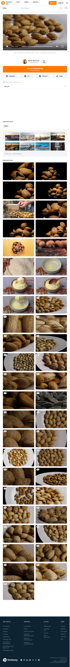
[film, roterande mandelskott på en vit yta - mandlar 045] (51, 418)
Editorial (35, 2)
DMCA (25, 628)
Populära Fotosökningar (27, 638)
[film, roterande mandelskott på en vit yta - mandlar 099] (51, 514)
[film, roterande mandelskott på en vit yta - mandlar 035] (51, 476)
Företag (5, 633)
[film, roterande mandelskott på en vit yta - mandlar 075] (18, 590)
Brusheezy (6, 625)
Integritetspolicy (61, 660)
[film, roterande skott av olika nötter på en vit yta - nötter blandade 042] (51, 323)
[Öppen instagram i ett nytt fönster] (24, 659)
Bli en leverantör (46, 635)
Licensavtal (26, 625)
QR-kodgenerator (8, 649)
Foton (18, 2)
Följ (44, 62)
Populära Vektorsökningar (28, 634)
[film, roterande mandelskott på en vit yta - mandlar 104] (18, 418)
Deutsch (61, 633)
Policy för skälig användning (56, 661)
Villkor (53, 660)
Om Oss (45, 632)
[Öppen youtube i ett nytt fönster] (39, 659)
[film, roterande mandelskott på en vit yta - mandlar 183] (51, 380)
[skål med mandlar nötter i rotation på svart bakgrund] (18, 170)
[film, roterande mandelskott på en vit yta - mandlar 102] (18, 380)
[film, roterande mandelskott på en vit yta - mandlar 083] (18, 552)
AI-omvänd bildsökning (6, 642)
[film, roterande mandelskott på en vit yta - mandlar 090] (18, 476)
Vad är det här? (16, 82)
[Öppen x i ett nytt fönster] (36, 659)
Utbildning (6, 636)
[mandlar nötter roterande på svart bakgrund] (51, 170)
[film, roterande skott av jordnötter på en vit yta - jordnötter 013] (51, 342)
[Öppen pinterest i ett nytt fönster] (30, 659)
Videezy (5, 630)
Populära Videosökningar (28, 642)
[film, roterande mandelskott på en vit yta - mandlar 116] (51, 533)
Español (61, 628)
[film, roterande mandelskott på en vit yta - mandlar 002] (18, 495)
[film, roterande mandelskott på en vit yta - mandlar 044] (51, 457)
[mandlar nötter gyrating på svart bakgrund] (51, 208)
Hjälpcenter (46, 625)
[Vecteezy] (3, 3)
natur (6, 125)
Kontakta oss (45, 628)
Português (62, 630)
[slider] (37, 46)
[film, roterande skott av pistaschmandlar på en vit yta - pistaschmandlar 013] (18, 361)
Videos (26, 2)
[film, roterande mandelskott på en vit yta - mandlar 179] (51, 495)
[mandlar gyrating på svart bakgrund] (51, 228)
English (61, 625)
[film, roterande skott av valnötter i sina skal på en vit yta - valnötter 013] (51, 361)
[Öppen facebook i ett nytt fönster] (21, 659)
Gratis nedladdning (35, 69)
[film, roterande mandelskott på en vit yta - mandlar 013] (51, 304)
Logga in (60, 3)
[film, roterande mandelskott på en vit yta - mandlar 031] (18, 399)
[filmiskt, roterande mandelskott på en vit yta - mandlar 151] (18, 438)
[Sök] (61, 8)
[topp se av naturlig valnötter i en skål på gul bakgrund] (18, 247)
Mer (7, 4)
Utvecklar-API (7, 638)
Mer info (6, 86)
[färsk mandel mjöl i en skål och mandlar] (18, 266)
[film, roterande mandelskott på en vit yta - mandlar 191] (51, 571)
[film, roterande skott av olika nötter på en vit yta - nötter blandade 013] (18, 323)
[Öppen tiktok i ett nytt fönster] (33, 659)
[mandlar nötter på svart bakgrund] (18, 189)
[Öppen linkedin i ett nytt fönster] (27, 659)
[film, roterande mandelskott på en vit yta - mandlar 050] (51, 438)
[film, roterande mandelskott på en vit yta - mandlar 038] (18, 342)
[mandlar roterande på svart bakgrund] (18, 228)
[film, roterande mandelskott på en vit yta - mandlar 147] (18, 533)
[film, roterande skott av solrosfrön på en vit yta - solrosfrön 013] (51, 399)
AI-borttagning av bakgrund (8, 646)
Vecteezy (5, 628)
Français (62, 636)
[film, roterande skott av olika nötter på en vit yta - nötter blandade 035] (18, 571)
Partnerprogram (28, 630)
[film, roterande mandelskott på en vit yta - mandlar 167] (18, 457)
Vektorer (9, 2)
